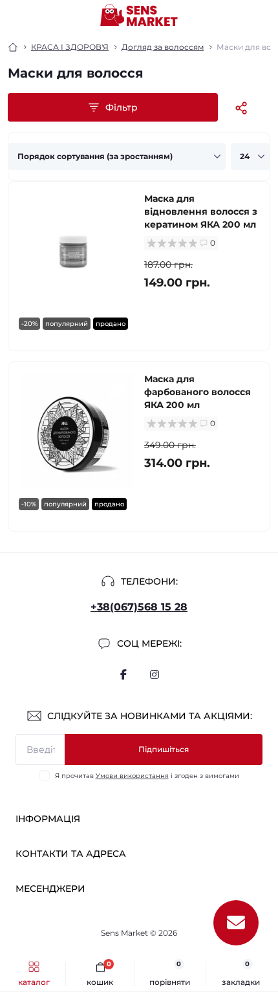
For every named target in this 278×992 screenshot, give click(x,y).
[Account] (263, 15)
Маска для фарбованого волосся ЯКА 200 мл (197, 392)
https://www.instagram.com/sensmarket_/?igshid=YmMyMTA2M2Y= (154, 674)
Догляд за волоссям (163, 47)
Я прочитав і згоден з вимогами (147, 775)
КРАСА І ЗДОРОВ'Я (70, 47)
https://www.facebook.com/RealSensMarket (123, 674)
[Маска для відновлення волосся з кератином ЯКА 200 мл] (76, 249)
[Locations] (240, 15)
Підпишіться (163, 749)
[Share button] (241, 107)
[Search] (40, 15)
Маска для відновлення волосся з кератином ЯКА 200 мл (200, 211)
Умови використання (132, 775)
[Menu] (16, 15)
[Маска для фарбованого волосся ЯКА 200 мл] (76, 430)
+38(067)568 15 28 (139, 607)
